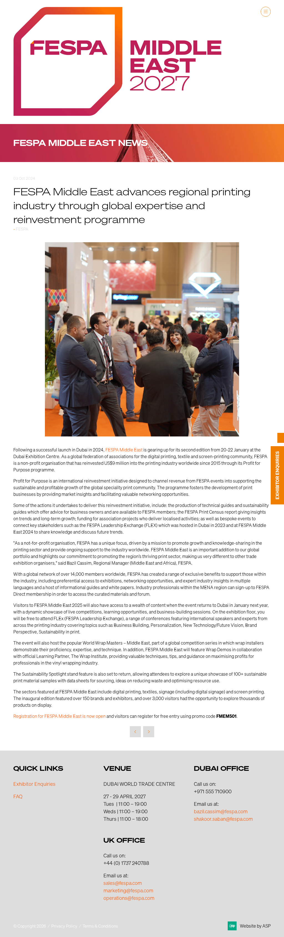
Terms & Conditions (100, 926)
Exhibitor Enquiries (34, 784)
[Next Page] (148, 731)
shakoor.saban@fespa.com (223, 818)
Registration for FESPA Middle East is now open (59, 716)
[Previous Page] (135, 731)
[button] (266, 12)
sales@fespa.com (122, 883)
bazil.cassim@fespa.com (221, 811)
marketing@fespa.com (128, 890)
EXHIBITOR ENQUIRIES (277, 475)
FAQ (17, 796)
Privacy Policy (64, 926)
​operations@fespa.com (128, 898)
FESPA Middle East (124, 450)
